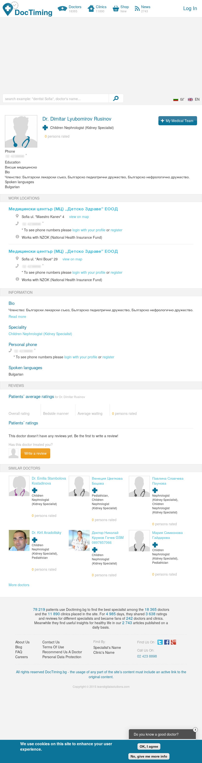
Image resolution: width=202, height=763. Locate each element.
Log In (190, 8)
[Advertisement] (101, 54)
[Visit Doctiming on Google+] (173, 643)
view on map (79, 216)
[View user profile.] (21, 132)
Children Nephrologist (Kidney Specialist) (40, 333)
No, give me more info (149, 756)
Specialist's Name (107, 647)
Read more (17, 316)
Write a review (35, 453)
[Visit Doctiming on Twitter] (160, 643)
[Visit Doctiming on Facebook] (166, 643)
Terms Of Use (53, 646)
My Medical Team (179, 120)
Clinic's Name (104, 652)
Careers (21, 656)
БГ (182, 99)
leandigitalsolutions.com (113, 686)
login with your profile (88, 229)
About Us (22, 641)
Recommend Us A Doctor (62, 651)
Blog (18, 646)
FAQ (18, 651)
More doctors (19, 584)
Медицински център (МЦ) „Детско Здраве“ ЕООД (63, 209)
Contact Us (51, 641)
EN (197, 99)
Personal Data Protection (61, 656)
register (116, 229)
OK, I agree (149, 746)
